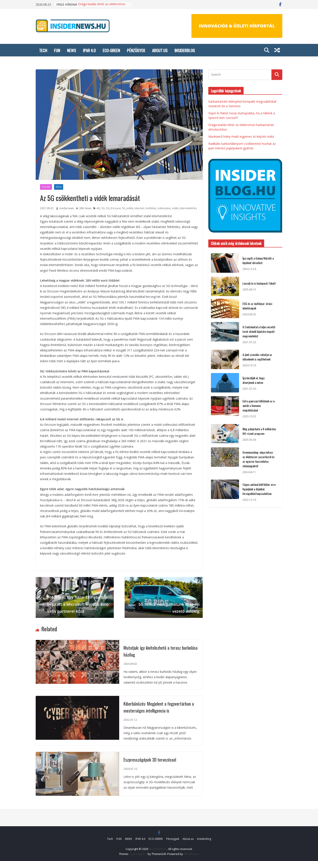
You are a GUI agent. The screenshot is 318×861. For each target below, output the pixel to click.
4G (98, 208)
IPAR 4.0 (89, 50)
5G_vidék (127, 208)
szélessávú (164, 208)
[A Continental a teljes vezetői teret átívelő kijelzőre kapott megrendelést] (225, 334)
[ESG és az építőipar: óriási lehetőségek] (225, 309)
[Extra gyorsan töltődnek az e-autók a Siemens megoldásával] (225, 408)
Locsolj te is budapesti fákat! (259, 283)
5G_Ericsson (113, 208)
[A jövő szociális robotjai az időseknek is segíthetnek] (225, 360)
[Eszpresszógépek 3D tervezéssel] (77, 755)
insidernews (66, 208)
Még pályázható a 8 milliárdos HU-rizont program (259, 431)
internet (139, 208)
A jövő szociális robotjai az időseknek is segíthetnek (257, 356)
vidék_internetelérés (184, 208)
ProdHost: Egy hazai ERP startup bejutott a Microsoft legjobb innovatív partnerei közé (74, 604)
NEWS (71, 50)
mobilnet (150, 208)
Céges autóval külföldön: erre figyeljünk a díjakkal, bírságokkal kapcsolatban (259, 489)
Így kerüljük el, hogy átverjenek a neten (253, 380)
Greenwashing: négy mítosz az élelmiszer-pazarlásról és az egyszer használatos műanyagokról (259, 459)
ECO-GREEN (111, 50)
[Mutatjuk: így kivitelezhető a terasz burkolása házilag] (77, 643)
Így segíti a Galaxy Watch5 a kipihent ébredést (258, 260)
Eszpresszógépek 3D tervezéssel (150, 759)
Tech (43, 50)
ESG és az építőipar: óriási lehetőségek (257, 305)
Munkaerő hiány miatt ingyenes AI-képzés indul (241, 136)
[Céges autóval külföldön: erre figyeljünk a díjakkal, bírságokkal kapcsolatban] (225, 492)
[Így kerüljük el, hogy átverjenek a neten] (225, 383)
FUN (57, 50)
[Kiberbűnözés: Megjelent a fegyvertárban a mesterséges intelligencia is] (77, 699)
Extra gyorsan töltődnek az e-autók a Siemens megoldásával (259, 405)
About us (160, 50)
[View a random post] (277, 50)
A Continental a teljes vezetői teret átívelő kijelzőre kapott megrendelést (259, 331)
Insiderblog (185, 50)
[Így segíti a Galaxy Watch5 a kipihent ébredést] (225, 263)
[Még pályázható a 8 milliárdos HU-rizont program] (225, 434)
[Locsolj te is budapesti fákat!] (225, 286)
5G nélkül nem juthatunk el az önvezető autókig (163, 608)
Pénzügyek (136, 50)
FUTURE (46, 186)
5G (103, 208)
